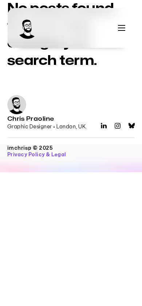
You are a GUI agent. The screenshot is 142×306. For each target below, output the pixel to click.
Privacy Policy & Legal (36, 154)
